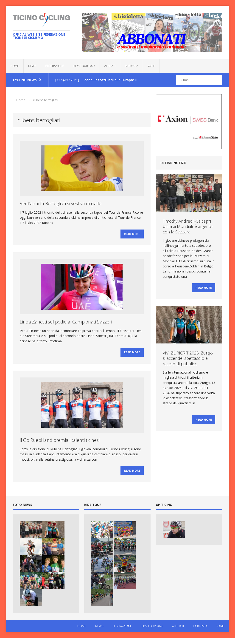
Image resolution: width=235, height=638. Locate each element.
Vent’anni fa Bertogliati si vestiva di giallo (60, 203)
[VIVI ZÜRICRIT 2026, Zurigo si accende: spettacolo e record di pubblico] (53, 529)
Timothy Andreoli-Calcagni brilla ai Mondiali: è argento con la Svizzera (188, 226)
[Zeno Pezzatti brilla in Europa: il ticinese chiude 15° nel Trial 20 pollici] (31, 546)
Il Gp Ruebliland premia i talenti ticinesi (60, 440)
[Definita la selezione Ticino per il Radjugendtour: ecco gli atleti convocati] (31, 580)
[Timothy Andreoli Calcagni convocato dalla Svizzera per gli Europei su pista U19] (31, 597)
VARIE (151, 66)
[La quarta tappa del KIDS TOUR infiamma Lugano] (102, 546)
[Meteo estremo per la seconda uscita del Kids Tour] (102, 580)
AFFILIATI (109, 66)
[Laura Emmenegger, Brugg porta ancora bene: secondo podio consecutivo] (53, 580)
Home (15, 66)
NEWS (32, 66)
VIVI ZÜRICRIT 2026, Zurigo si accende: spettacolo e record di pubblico (188, 358)
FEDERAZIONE (54, 66)
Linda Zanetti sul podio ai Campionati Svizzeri (66, 322)
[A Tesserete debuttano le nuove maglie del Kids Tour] (125, 529)
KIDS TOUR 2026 (84, 66)
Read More (132, 234)
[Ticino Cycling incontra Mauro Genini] (174, 529)
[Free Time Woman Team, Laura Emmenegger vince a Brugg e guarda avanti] (53, 546)
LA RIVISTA (131, 66)
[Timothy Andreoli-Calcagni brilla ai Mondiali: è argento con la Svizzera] (31, 529)
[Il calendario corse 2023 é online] (125, 563)
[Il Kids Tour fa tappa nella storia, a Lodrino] (102, 529)
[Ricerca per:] (199, 79)
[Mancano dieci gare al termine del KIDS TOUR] (125, 580)
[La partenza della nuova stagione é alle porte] (102, 563)
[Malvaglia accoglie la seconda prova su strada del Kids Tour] (102, 597)
